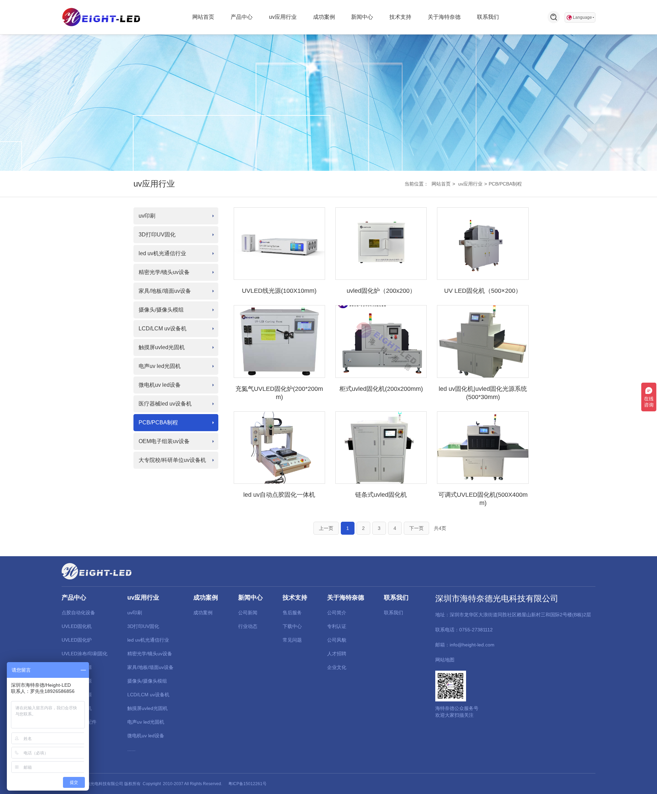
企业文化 (336, 667)
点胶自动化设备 (78, 612)
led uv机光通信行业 (162, 253)
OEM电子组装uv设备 (164, 441)
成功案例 (202, 612)
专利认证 (336, 626)
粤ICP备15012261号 (247, 783)
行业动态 (247, 626)
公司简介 (336, 612)
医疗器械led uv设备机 (165, 404)
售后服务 (292, 612)
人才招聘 (336, 653)
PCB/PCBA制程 (505, 184)
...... (131, 749)
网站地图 (444, 659)
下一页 (416, 528)
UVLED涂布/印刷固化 (84, 653)
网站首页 (441, 184)
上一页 (326, 528)
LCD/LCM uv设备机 (162, 328)
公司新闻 (247, 612)
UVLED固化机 (77, 626)
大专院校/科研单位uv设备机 (172, 460)
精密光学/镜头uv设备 (164, 272)
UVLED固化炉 (77, 640)
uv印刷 (147, 216)
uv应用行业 (470, 184)
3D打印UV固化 (157, 234)
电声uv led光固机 (160, 366)
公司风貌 (336, 640)
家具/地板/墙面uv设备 (165, 291)
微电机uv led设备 (160, 385)
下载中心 (292, 626)
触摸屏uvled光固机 (162, 347)
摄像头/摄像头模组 (161, 310)
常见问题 (292, 640)
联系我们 (393, 612)
